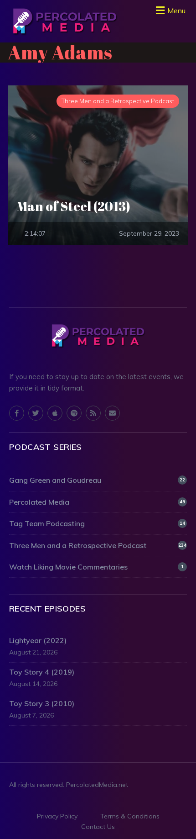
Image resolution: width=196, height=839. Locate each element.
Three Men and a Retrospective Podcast (97, 545)
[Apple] (54, 413)
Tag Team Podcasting (97, 523)
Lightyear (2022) (38, 640)
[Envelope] (112, 413)
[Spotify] (74, 413)
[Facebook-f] (16, 413)
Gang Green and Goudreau (97, 480)
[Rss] (93, 413)
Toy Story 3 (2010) (41, 703)
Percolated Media (97, 502)
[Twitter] (35, 413)
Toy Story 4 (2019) (41, 671)
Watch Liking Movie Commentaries (96, 566)
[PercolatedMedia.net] (65, 21)
